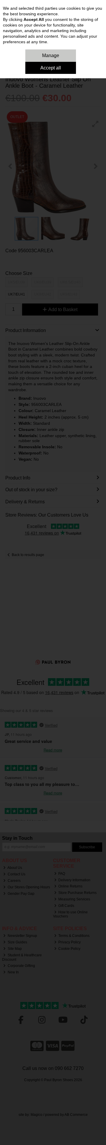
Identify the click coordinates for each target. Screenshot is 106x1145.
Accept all (50, 67)
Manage (50, 55)
